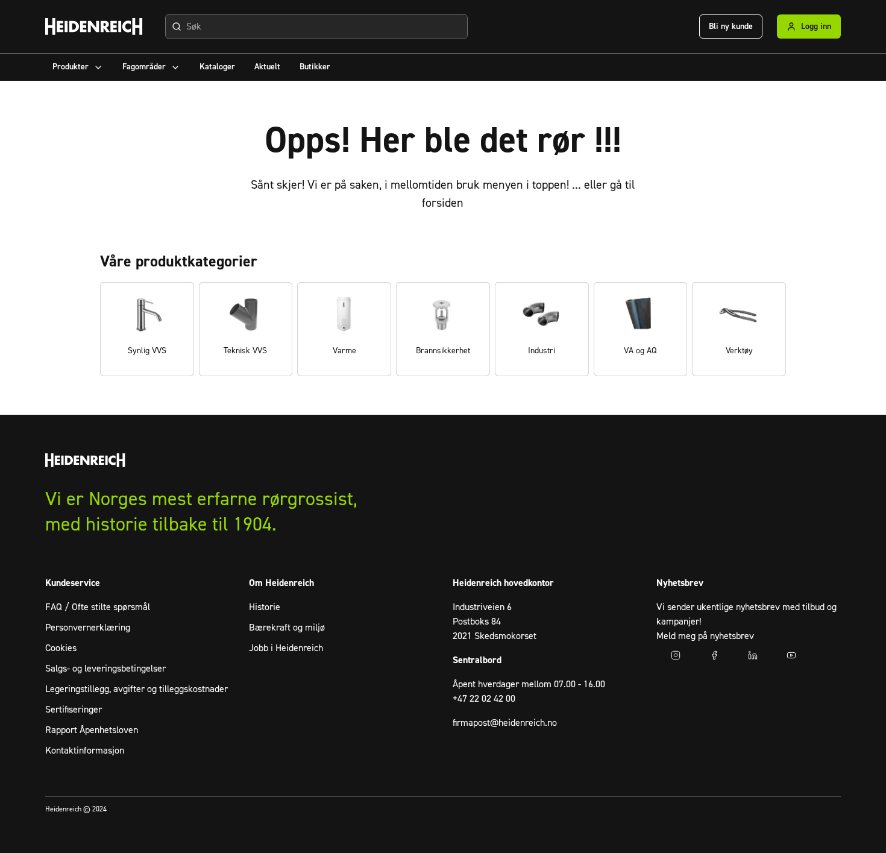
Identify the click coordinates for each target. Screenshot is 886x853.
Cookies (61, 648)
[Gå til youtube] (791, 655)
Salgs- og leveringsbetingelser (105, 669)
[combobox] (316, 26)
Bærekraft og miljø (287, 628)
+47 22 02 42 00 (484, 699)
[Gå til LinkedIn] (753, 655)
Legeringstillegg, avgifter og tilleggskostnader (136, 689)
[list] (443, 329)
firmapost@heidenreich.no (505, 723)
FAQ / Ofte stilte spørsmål (97, 607)
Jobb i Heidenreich (286, 648)
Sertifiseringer (73, 709)
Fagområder (144, 66)
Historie (264, 607)
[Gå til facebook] (714, 655)
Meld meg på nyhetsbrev (705, 636)
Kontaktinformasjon (84, 750)
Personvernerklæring (87, 628)
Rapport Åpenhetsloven (91, 730)
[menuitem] (77, 67)
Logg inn (816, 26)
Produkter (70, 66)
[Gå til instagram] (675, 655)
